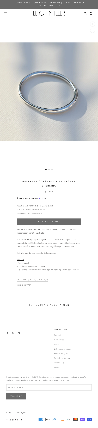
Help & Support (24, 285)
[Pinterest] (19, 332)
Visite (56, 344)
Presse (56, 367)
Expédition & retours (62, 358)
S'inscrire (16, 396)
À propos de (59, 339)
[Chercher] (85, 13)
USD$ (8, 413)
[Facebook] (7, 332)
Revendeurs (59, 362)
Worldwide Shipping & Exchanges (32, 279)
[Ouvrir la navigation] (5, 13)
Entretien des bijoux (62, 349)
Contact (57, 335)
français (21, 413)
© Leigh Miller (14, 420)
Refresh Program (61, 353)
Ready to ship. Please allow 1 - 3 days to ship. (35, 207)
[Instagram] (13, 332)
